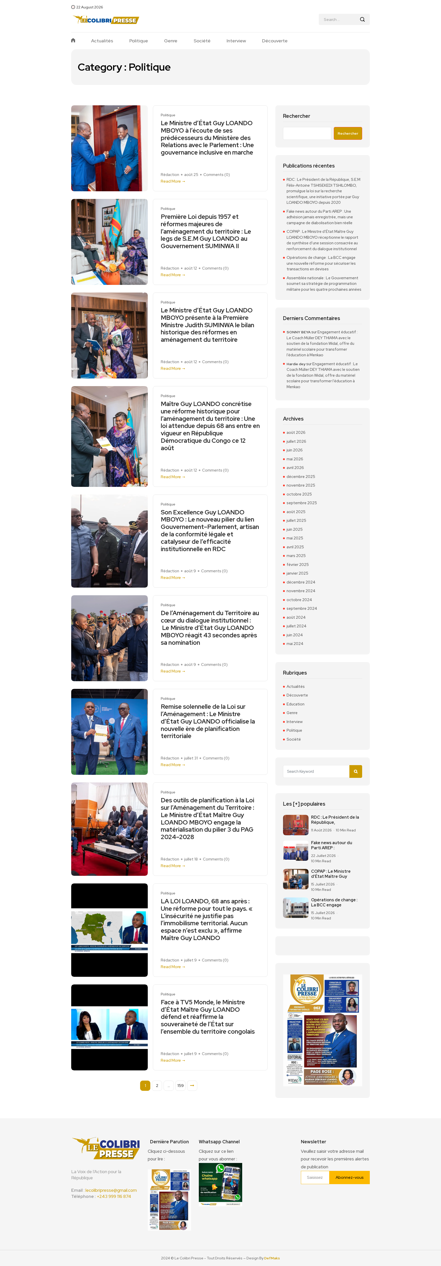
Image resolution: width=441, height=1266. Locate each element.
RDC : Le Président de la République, (335, 820)
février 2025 (298, 564)
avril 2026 (295, 467)
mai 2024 (295, 643)
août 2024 (296, 617)
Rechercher (296, 116)
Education (295, 704)
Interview (236, 41)
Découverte (275, 41)
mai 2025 (295, 538)
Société (202, 41)
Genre (170, 41)
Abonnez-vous (350, 1177)
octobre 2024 (299, 599)
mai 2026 (295, 459)
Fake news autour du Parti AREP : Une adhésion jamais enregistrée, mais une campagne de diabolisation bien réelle (320, 217)
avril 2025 (295, 547)
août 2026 (296, 432)
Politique (138, 41)
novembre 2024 (301, 590)
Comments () (216, 174)
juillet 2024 (297, 626)
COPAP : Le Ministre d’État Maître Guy (331, 874)
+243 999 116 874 (114, 1196)
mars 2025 (296, 555)
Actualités (102, 41)
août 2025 (296, 511)
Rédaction (170, 174)
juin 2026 (295, 450)
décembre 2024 (301, 582)
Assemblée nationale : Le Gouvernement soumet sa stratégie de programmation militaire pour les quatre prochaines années (324, 283)
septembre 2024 (302, 608)
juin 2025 (295, 529)
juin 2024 (295, 635)
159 (180, 1085)
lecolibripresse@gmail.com (111, 1190)
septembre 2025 (302, 502)
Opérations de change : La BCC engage (334, 902)
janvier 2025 (297, 573)
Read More (171, 181)
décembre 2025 (301, 476)
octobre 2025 (299, 494)
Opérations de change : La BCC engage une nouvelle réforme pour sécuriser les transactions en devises (321, 263)
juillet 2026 (296, 441)
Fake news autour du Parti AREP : (331, 845)
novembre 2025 (301, 485)
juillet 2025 (296, 520)
